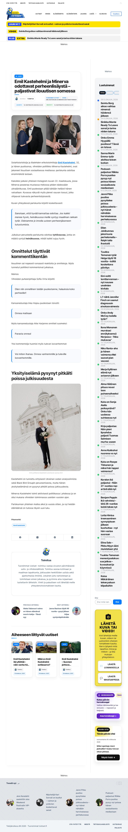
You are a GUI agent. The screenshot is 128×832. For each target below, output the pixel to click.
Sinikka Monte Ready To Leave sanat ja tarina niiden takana (54, 38)
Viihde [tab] (102, 93)
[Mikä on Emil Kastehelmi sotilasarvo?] (46, 647)
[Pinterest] (55, 537)
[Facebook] (20, 537)
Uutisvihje (51, 3)
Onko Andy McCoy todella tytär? (108, 315)
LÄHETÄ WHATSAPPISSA (109, 678)
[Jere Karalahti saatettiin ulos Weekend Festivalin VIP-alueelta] (10, 802)
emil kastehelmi (19, 525)
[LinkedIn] (72, 537)
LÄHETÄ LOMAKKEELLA (109, 666)
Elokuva (103, 14)
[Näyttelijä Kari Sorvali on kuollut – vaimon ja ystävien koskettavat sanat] (40, 802)
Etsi (96, 598)
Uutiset (39, 14)
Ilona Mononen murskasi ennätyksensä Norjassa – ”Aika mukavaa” (109, 333)
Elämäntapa (72, 14)
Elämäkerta (58, 14)
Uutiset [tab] (109, 93)
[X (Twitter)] (37, 537)
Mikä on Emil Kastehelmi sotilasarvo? (44, 662)
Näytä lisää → (108, 757)
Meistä (22, 3)
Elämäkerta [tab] (118, 93)
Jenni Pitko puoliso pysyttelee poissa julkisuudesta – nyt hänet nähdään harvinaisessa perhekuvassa (109, 207)
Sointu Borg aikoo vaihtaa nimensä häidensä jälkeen (43, 31)
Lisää (92, 14)
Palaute (61, 3)
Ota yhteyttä (11, 3)
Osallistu (116, 14)
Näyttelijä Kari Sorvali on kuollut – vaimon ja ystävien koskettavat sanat (56, 24)
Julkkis (83, 14)
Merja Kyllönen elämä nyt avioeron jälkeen (110, 372)
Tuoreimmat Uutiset (36, 826)
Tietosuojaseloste (36, 3)
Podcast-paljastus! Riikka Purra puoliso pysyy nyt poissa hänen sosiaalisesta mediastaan (109, 178)
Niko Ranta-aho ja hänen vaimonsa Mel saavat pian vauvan (109, 354)
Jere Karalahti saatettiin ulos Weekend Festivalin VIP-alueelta (23, 802)
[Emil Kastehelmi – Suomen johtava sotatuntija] (70, 647)
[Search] (121, 3)
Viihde (47, 14)
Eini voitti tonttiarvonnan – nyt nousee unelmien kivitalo (110, 282)
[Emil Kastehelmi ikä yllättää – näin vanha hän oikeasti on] (22, 647)
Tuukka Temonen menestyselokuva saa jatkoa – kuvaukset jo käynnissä (110, 561)
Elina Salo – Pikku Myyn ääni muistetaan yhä (109, 545)
